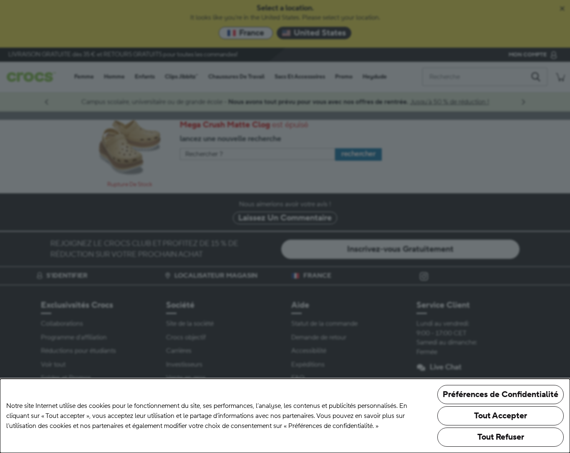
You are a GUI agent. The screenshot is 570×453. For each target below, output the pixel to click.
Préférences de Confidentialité (500, 394)
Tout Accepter (500, 415)
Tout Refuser (500, 437)
